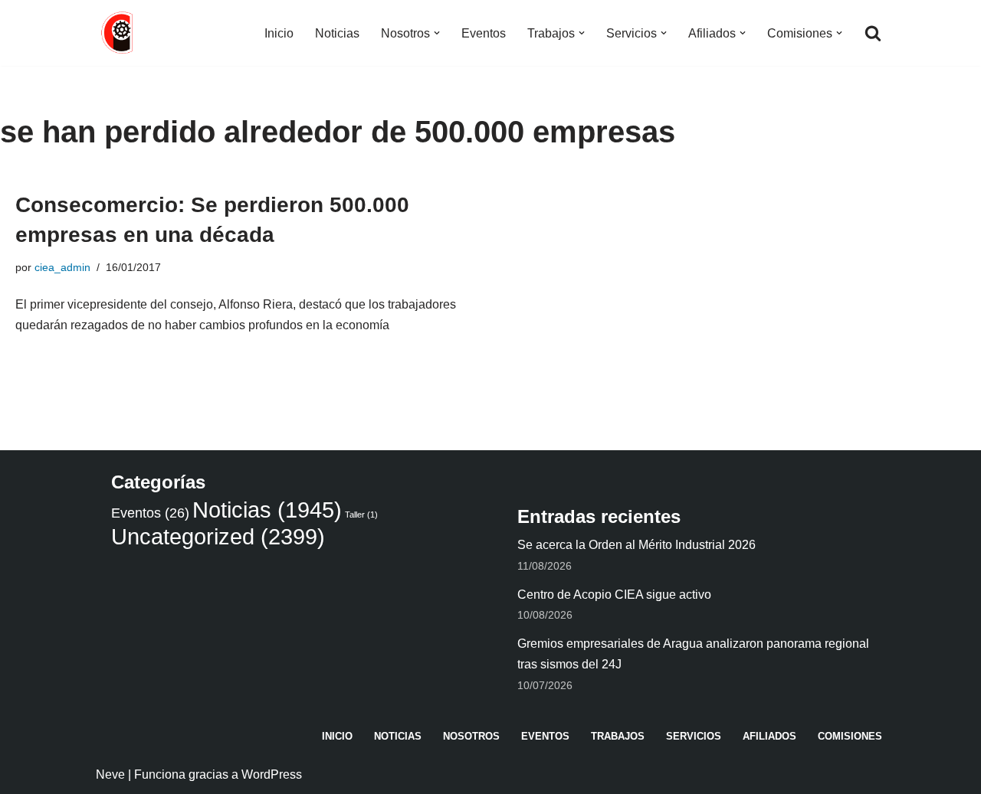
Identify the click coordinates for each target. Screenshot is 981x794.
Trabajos (618, 736)
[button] (437, 33)
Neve (110, 774)
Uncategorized (218, 536)
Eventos (483, 33)
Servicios (693, 736)
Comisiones (850, 736)
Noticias (337, 33)
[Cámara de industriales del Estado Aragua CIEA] (119, 33)
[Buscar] (873, 33)
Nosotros (471, 736)
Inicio (279, 33)
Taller (361, 514)
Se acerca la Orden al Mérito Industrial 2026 (636, 544)
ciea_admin (62, 267)
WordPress (271, 774)
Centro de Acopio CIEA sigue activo (614, 594)
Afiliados (769, 736)
